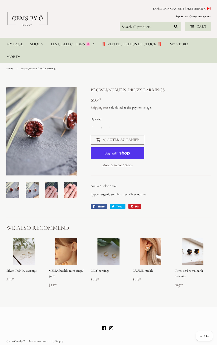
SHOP (35, 44)
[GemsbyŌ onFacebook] (104, 329)
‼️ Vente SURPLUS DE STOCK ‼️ (131, 44)
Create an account (200, 16)
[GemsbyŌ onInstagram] (111, 329)
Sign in (179, 16)
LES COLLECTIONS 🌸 (71, 44)
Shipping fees (99, 107)
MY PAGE (14, 44)
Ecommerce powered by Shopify (46, 341)
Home (9, 68)
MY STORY (179, 44)
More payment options (117, 165)
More (12, 56)
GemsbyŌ (19, 341)
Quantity (96, 119)
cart (201, 26)
